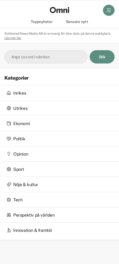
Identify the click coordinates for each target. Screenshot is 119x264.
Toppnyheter (41, 22)
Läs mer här (12, 38)
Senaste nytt (77, 22)
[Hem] (59, 10)
